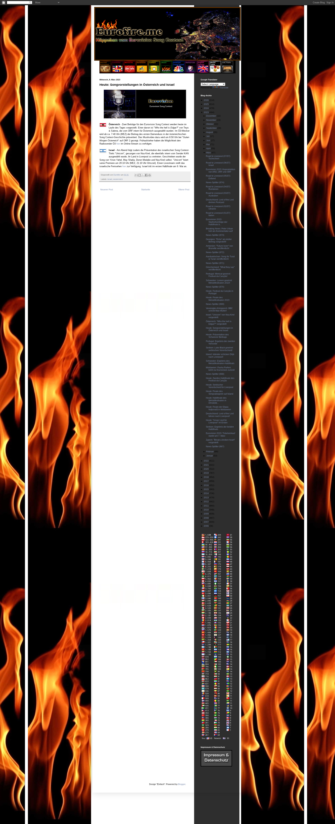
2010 (206, 510)
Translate (223, 87)
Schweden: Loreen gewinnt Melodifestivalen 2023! (219, 281)
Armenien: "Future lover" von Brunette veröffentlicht (219, 247)
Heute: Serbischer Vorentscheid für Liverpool (219, 386)
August (209, 132)
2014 (206, 493)
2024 (206, 108)
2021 (206, 465)
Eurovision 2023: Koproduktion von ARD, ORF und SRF (220, 170)
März (208, 152)
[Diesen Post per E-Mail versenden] (136, 175)
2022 (206, 461)
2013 (206, 497)
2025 (206, 104)
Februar (210, 451)
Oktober (210, 124)
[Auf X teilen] (143, 175)
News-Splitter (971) (215, 263)
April (208, 148)
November (211, 120)
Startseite (145, 189)
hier (118, 143)
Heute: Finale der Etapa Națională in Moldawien (218, 408)
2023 (206, 112)
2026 (206, 100)
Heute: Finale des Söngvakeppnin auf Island (219, 392)
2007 (206, 522)
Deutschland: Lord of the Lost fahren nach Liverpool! (220, 414)
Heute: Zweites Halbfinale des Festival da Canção (220, 379)
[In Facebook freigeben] (146, 175)
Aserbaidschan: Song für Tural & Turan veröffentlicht (220, 257)
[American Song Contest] (178, 72)
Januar (209, 456)
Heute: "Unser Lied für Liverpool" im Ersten (217, 421)
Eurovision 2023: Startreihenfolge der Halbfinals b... (216, 222)
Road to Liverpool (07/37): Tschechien (218, 157)
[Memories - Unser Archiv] (130, 72)
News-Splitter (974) (215, 182)
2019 (206, 473)
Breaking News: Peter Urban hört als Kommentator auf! (219, 229)
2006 (206, 526)
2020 (206, 469)
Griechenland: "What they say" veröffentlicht (220, 268)
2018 (206, 477)
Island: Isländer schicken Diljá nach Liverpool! (220, 355)
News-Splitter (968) (215, 374)
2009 (206, 514)
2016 (206, 485)
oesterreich (118, 179)
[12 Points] (227, 72)
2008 (206, 518)
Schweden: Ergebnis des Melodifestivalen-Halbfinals (220, 362)
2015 (206, 489)
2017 (206, 481)
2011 (206, 506)
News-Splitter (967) (215, 446)
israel (109, 179)
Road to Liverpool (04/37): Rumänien (218, 187)
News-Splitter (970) (215, 287)
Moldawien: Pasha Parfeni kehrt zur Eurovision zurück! (220, 368)
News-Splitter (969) (215, 304)
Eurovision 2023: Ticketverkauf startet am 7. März (220, 434)
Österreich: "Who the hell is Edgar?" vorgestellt (218, 322)
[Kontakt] (154, 72)
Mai (208, 144)
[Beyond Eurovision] (105, 72)
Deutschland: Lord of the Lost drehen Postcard (220, 201)
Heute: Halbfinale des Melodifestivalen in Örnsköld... (216, 400)
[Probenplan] (191, 72)
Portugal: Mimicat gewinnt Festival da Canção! (218, 275)
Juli (208, 136)
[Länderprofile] (118, 72)
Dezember (211, 116)
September (211, 128)
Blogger (181, 784)
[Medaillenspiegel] (215, 72)
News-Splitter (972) (215, 252)
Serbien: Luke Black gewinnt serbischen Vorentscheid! (219, 348)
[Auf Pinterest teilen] (149, 175)
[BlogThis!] (139, 175)
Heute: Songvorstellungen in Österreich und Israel (219, 329)
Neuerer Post (106, 189)
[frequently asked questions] (216, 766)
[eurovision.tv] (142, 72)
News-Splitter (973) (215, 235)
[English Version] (203, 72)
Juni (208, 140)
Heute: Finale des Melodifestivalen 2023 (217, 298)
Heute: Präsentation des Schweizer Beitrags (217, 335)
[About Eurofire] (166, 72)
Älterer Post (183, 189)
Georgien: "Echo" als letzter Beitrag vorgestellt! (219, 240)
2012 (206, 501)
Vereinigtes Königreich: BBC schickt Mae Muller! (219, 309)
